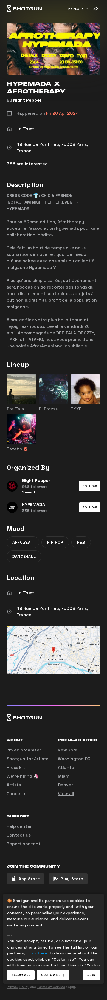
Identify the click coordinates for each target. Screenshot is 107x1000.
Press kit (16, 767)
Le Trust (25, 593)
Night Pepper (27, 100)
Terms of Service (51, 987)
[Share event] (95, 9)
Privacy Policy (18, 987)
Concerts (16, 793)
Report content (24, 844)
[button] (89, 486)
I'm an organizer (24, 750)
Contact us (19, 835)
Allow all (21, 975)
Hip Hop (55, 542)
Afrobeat (22, 542)
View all (66, 793)
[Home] (24, 8)
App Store (29, 878)
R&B (81, 542)
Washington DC (74, 759)
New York (67, 750)
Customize (50, 975)
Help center (19, 826)
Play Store (72, 878)
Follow (89, 486)
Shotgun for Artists (27, 759)
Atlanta (66, 767)
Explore (76, 9)
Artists (14, 785)
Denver (65, 785)
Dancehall (24, 556)
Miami (64, 776)
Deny (91, 975)
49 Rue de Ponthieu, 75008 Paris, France (52, 611)
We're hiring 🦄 (23, 776)
